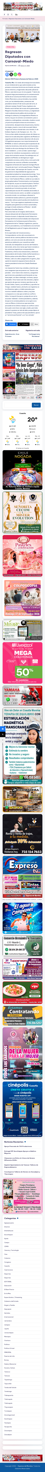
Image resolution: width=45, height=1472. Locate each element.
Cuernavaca (8, 1270)
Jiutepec (7, 1325)
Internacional (8, 1317)
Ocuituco (7, 1340)
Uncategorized (9, 1415)
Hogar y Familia (9, 1305)
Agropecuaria (9, 1223)
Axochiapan (8, 1235)
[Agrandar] (40, 347)
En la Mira (7, 1293)
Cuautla (7, 1266)
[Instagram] (19, 74)
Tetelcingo (8, 1391)
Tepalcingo (8, 1380)
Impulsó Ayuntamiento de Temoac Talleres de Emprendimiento (21, 1166)
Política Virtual (9, 1348)
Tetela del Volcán (10, 1387)
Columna (7, 1258)
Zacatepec (8, 1431)
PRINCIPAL (11, 47)
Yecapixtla (8, 1427)
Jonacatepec (9, 1333)
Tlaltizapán (8, 1399)
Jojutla (6, 1329)
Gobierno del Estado (11, 1301)
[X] (11, 74)
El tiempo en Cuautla (22, 448)
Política (7, 1344)
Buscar (36, 405)
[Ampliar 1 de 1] (38, 583)
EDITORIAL (8, 1282)
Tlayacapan (8, 1407)
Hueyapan (7, 1309)
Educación (8, 1286)
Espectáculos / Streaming (13, 1297)
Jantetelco (8, 1321)
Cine (5, 1254)
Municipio (7, 1336)
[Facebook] (7, 74)
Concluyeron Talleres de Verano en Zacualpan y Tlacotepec (22, 1173)
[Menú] (16, 14)
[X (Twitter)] (2, 734)
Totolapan (8, 1411)
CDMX (6, 1246)
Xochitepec (8, 1419)
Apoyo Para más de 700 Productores (18, 1146)
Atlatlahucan (8, 1231)
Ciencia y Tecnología (11, 1250)
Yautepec (7, 1423)
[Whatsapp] (15, 74)
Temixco (7, 1372)
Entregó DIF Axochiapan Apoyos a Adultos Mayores (20, 1152)
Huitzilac (7, 1313)
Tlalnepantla (8, 1395)
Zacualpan (8, 1435)
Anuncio (7, 1227)
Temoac (7, 1376)
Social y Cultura (9, 1368)
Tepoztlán (8, 1384)
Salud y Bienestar (10, 1364)
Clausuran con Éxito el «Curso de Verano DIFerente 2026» (19, 1159)
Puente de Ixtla (9, 1356)
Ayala (6, 1238)
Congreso (7, 1262)
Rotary (6, 1360)
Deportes (7, 1274)
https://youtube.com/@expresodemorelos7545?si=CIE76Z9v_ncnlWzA (22, 899)
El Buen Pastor (9, 1289)
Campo (6, 1242)
